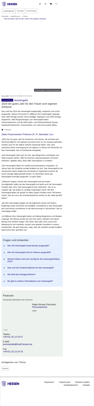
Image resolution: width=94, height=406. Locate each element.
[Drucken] (28, 130)
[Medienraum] (51, 3)
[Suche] (45, 3)
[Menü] (40, 3)
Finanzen (5, 368)
